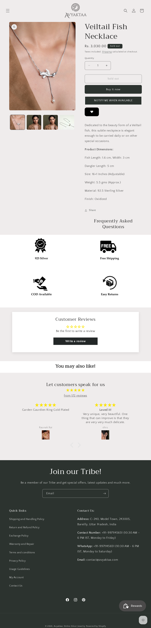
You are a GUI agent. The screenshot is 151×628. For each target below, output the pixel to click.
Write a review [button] (75, 341)
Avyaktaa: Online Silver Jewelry (69, 626)
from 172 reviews (75, 395)
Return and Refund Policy (24, 527)
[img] (75, 390)
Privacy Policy (17, 560)
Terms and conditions (22, 552)
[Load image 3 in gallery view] (50, 122)
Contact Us (15, 585)
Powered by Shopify (96, 626)
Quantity (89, 58)
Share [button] (92, 210)
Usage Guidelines (19, 569)
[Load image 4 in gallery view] (67, 122)
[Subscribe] (104, 493)
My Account (16, 577)
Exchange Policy (19, 535)
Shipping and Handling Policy (26, 519)
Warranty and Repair (21, 544)
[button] (8, 11)
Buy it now (113, 89)
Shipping (107, 52)
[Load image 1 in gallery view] (17, 122)
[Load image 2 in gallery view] (34, 122)
